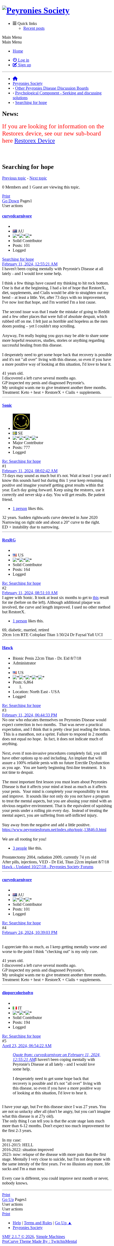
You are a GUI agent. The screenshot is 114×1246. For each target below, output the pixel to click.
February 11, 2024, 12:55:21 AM (30, 264)
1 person (20, 508)
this (96, 597)
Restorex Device (34, 140)
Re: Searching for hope (21, 461)
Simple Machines (50, 1236)
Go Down (10, 201)
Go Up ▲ (63, 1223)
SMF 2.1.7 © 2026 (18, 1236)
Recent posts (34, 28)
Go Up (8, 1199)
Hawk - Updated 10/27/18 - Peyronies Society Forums (47, 866)
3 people (20, 848)
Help (17, 1223)
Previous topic (14, 178)
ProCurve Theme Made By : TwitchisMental (39, 1241)
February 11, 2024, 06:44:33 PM (29, 715)
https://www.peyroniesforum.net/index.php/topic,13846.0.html (54, 829)
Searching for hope (18, 259)
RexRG (9, 540)
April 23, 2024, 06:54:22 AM (26, 1045)
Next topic (38, 178)
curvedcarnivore (17, 216)
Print (6, 196)
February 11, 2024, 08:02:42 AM (30, 471)
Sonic (7, 405)
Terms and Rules (38, 1223)
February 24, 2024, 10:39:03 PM (29, 932)
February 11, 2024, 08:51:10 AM (30, 593)
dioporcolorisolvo (17, 992)
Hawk (7, 647)
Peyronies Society (28, 1227)
